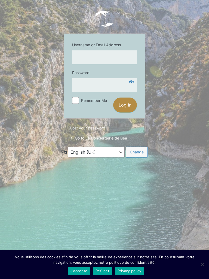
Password (81, 72)
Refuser (102, 271)
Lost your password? (88, 128)
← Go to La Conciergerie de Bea (98, 138)
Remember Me (94, 100)
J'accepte (78, 271)
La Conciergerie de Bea (104, 18)
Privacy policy (130, 271)
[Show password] (131, 81)
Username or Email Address (96, 45)
